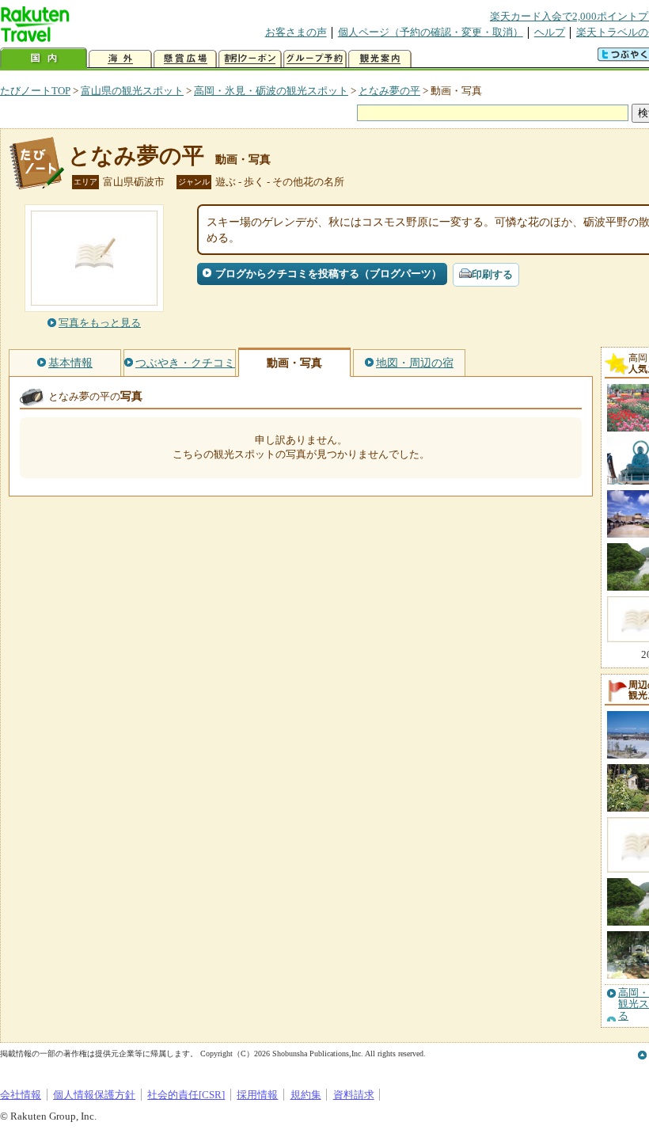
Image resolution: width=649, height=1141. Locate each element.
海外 (120, 59)
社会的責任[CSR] (186, 1095)
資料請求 (353, 1095)
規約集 (305, 1095)
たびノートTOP (35, 91)
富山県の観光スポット (132, 91)
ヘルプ (549, 32)
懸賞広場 (185, 59)
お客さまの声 (296, 32)
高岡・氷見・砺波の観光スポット (271, 91)
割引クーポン (250, 59)
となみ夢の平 (389, 91)
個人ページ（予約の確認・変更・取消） (430, 32)
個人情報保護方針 (94, 1095)
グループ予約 (315, 59)
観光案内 (380, 59)
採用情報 (257, 1095)
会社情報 (20, 1095)
